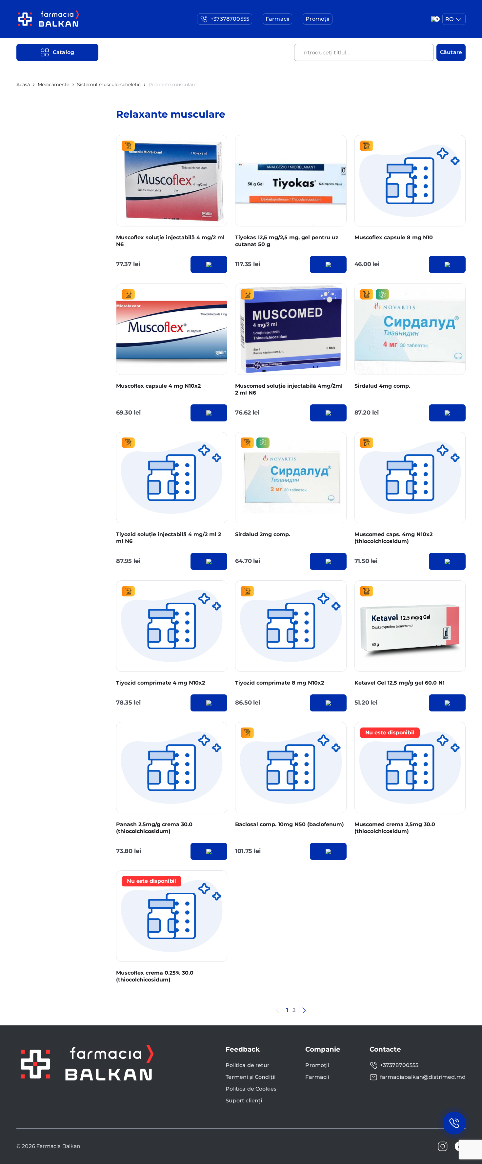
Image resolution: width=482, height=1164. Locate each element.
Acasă (23, 84)
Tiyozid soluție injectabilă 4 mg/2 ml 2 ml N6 (168, 537)
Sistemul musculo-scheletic (109, 84)
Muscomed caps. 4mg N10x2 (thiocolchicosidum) (393, 537)
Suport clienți (244, 1100)
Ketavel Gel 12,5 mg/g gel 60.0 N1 (399, 683)
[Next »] (304, 1010)
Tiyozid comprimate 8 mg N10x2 (279, 683)
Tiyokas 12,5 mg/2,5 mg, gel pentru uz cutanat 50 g (286, 240)
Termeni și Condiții (250, 1077)
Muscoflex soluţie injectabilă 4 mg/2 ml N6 (170, 240)
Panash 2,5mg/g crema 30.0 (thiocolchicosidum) (154, 827)
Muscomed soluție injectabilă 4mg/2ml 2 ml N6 (289, 389)
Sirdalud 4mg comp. (382, 386)
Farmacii (317, 1077)
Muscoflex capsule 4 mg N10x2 (158, 386)
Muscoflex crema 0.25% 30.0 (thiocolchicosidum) (154, 976)
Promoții (317, 1065)
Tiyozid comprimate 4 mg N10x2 (160, 683)
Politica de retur (248, 1065)
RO (449, 19)
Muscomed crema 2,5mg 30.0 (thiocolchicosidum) (394, 827)
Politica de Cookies (251, 1089)
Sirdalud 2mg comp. (262, 534)
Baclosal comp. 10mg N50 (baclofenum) (289, 824)
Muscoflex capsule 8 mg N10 (393, 237)
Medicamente (53, 84)
